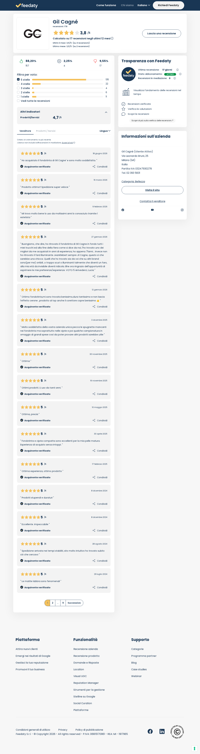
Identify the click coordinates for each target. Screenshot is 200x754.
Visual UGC (80, 676)
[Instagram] (182, 210)
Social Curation (82, 703)
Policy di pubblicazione (89, 730)
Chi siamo (127, 5)
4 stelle (25, 84)
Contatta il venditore (152, 201)
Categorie (137, 649)
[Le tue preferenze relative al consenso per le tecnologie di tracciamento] (195, 748)
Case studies (139, 669)
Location (78, 669)
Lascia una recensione (161, 33)
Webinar (136, 676)
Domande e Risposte (86, 662)
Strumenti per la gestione (89, 690)
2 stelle (25, 92)
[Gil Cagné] (33, 33)
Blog (134, 662)
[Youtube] (152, 210)
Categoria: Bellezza (133, 181)
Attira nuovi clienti (27, 649)
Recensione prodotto (86, 656)
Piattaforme (80, 710)
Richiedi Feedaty (168, 5)
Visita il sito (152, 190)
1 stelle (25, 96)
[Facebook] (123, 210)
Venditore (25, 130)
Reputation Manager (86, 683)
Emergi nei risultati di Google (33, 656)
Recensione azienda (85, 649)
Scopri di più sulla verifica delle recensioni (151, 120)
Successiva (74, 602)
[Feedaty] (27, 6)
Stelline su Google (84, 696)
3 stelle (25, 88)
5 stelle (25, 80)
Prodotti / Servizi (45, 130)
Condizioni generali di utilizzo (33, 730)
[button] (153, 92)
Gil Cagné (65, 21)
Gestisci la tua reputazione (32, 662)
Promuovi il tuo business (30, 669)
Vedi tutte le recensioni (35, 101)
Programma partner (144, 656)
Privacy (62, 730)
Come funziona (106, 5)
